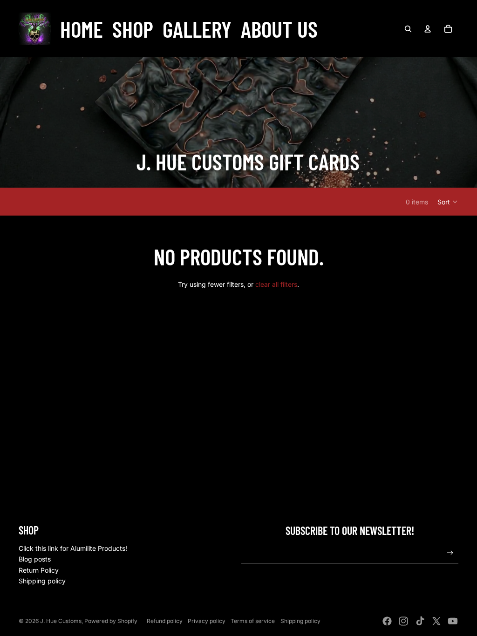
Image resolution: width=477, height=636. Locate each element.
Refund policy (165, 620)
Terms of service (253, 620)
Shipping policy (42, 581)
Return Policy (39, 570)
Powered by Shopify (110, 620)
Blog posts (35, 559)
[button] (447, 201)
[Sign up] (450, 553)
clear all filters (276, 284)
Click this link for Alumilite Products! (73, 548)
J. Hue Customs (61, 620)
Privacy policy (206, 620)
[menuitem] (81, 28)
